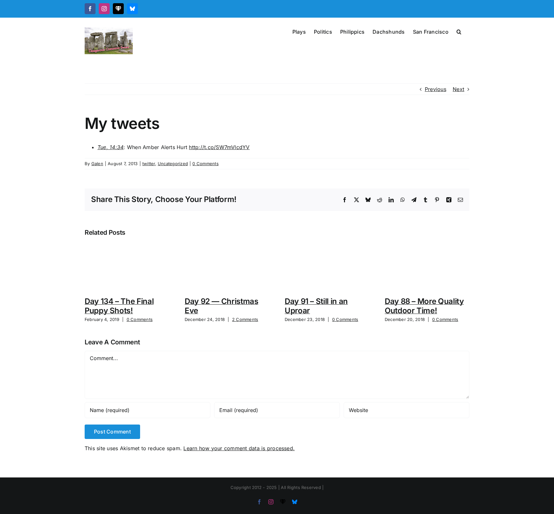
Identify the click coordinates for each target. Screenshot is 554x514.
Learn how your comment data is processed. (239, 448)
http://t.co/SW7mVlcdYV (219, 147)
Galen (97, 163)
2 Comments (245, 319)
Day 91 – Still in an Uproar (316, 306)
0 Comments (205, 163)
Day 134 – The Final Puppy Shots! (119, 306)
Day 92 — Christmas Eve (221, 306)
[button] (459, 31)
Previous (435, 89)
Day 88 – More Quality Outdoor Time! (424, 306)
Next (458, 89)
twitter (148, 163)
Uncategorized (173, 163)
